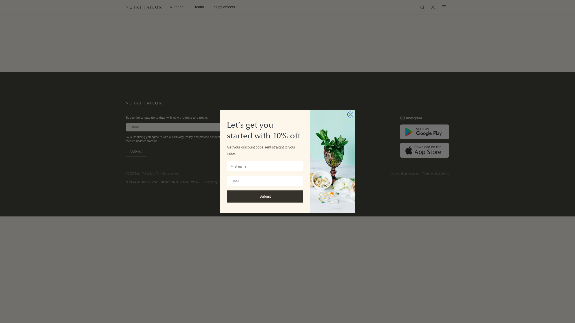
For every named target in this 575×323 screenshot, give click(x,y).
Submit (265, 196)
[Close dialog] (350, 114)
